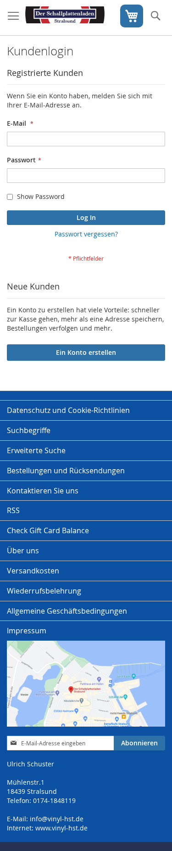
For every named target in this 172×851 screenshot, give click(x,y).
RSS (13, 510)
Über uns (23, 551)
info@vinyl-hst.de (56, 818)
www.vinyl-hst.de (61, 828)
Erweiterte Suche (36, 450)
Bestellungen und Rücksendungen (66, 471)
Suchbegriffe (28, 430)
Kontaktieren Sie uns (42, 491)
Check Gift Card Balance (48, 530)
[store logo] (65, 17)
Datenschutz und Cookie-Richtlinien (68, 410)
